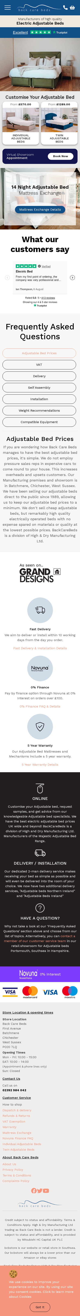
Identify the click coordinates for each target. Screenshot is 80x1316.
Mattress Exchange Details (40, 209)
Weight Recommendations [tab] (39, 410)
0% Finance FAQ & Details (40, 706)
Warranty (9, 1127)
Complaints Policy (15, 1181)
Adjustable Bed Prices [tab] (39, 353)
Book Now (60, 156)
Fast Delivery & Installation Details (40, 648)
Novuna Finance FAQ (17, 1138)
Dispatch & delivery (16, 1110)
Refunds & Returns (16, 1116)
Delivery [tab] (39, 376)
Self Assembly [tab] (39, 387)
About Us (9, 1164)
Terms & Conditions (16, 1175)
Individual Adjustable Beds (21, 1144)
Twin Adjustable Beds (18, 1149)
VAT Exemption (13, 1121)
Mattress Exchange (16, 1133)
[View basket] (72, 7)
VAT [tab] (39, 365)
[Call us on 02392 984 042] (65, 7)
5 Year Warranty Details (40, 764)
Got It (40, 1307)
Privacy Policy (12, 1170)
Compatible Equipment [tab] (39, 422)
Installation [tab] (39, 399)
